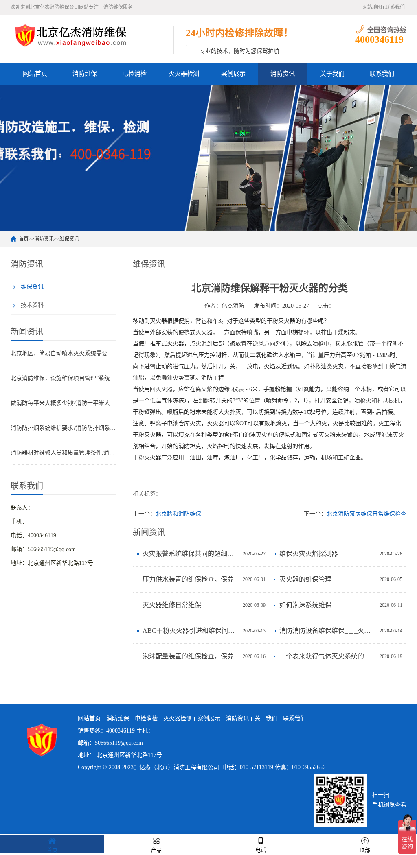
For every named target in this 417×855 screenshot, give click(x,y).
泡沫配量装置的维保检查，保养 (188, 656)
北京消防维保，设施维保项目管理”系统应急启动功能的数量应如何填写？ (63, 378)
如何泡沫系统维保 (305, 604)
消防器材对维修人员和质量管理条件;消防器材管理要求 (63, 453)
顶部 (365, 850)
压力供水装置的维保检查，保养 (188, 579)
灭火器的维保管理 (305, 579)
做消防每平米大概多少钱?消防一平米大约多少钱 (63, 403)
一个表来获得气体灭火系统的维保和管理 (327, 656)
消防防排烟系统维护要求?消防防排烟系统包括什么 (63, 428)
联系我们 (395, 7)
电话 (260, 850)
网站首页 (35, 73)
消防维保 (84, 73)
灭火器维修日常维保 (172, 604)
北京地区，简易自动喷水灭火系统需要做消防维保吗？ (63, 353)
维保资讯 (69, 239)
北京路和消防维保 (178, 514)
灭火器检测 (184, 73)
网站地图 (372, 7)
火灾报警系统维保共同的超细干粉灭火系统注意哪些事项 (191, 553)
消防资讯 (282, 73)
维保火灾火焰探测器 (308, 553)
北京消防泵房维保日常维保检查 (366, 514)
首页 (24, 239)
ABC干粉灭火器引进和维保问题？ (191, 630)
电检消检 (134, 73)
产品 (156, 850)
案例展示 (233, 73)
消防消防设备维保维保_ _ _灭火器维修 (327, 630)
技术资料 (32, 305)
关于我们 (332, 73)
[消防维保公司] (72, 35)
